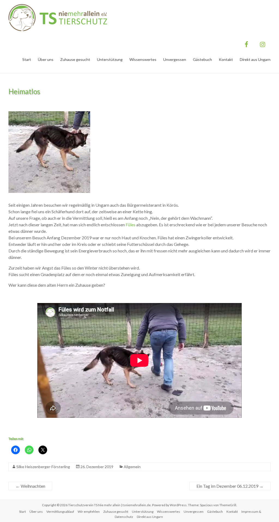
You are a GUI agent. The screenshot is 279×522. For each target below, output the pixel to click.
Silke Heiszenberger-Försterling (43, 466)
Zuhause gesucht (75, 59)
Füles (130, 224)
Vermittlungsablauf (60, 511)
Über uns (45, 59)
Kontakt (226, 59)
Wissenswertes (142, 59)
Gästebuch (202, 59)
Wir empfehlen (89, 511)
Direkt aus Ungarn (255, 59)
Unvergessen (174, 59)
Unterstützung (110, 59)
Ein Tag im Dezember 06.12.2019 (229, 486)
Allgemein (132, 466)
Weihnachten (30, 486)
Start (26, 59)
